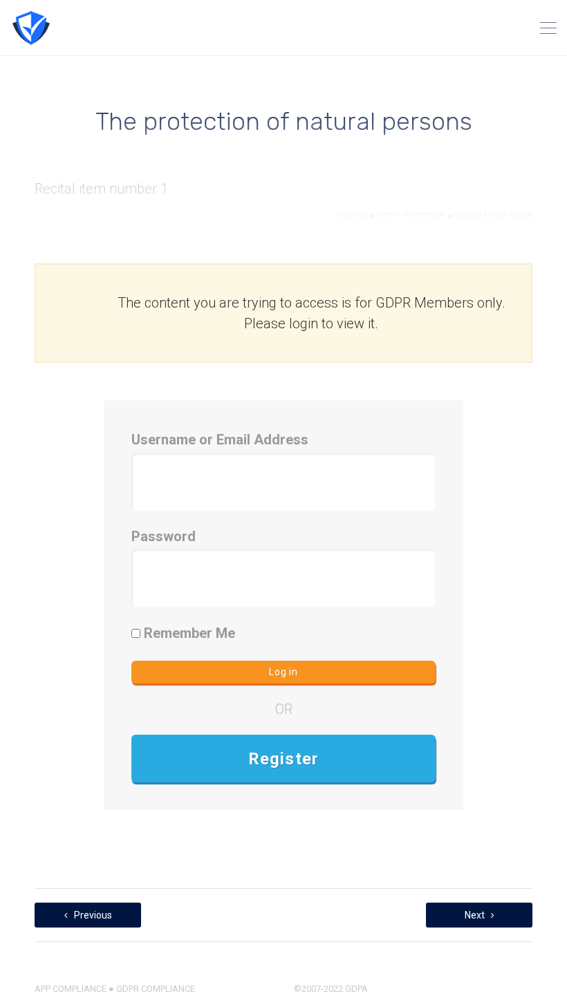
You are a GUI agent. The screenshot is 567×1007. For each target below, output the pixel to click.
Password (163, 536)
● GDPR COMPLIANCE (150, 989)
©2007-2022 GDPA (331, 989)
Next (476, 915)
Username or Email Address (219, 439)
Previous (92, 915)
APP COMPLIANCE (70, 989)
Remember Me (187, 633)
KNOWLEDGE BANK (493, 215)
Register (283, 759)
